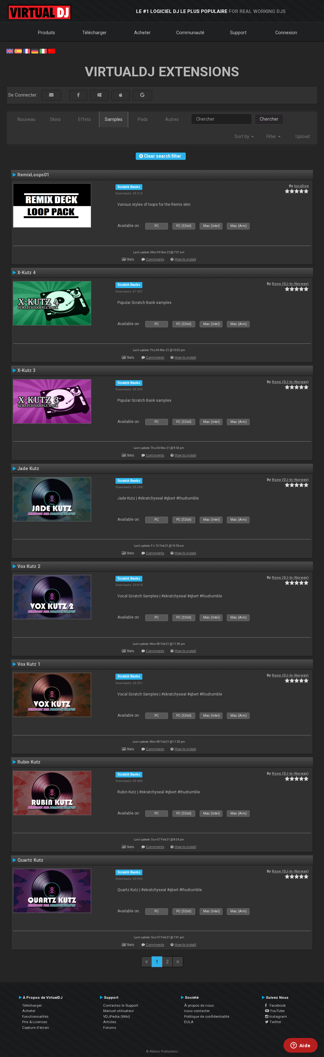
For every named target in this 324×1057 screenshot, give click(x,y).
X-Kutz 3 (26, 370)
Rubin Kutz (28, 761)
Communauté (190, 32)
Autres (172, 119)
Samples (113, 119)
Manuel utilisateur (118, 1011)
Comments (155, 259)
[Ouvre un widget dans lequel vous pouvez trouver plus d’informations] (300, 1046)
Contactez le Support (120, 1005)
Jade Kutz (28, 468)
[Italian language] (43, 50)
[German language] (34, 50)
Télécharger (94, 32)
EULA (189, 1022)
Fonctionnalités (35, 1016)
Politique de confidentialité (206, 1016)
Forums (109, 1027)
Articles (109, 1022)
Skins (55, 119)
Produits (46, 32)
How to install (185, 259)
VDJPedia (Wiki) (116, 1016)
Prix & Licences (34, 1022)
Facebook (276, 1005)
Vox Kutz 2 (28, 566)
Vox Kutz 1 (28, 664)
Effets (84, 119)
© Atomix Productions (162, 1051)
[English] (9, 50)
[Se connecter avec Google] (142, 95)
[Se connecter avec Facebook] (78, 95)
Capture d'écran (35, 1027)
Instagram (277, 1016)
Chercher (269, 119)
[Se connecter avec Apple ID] (120, 95)
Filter (271, 136)
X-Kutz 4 (26, 272)
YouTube (276, 1011)
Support (238, 32)
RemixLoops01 (33, 174)
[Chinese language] (51, 50)
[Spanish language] (18, 50)
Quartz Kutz (30, 860)
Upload (303, 136)
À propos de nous (199, 1005)
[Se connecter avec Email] (51, 95)
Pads (143, 119)
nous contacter (197, 1011)
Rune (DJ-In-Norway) (290, 283)
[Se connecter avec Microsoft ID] (99, 95)
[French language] (26, 50)
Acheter (142, 32)
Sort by (242, 136)
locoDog (301, 186)
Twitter (275, 1022)
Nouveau (26, 119)
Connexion (286, 32)
